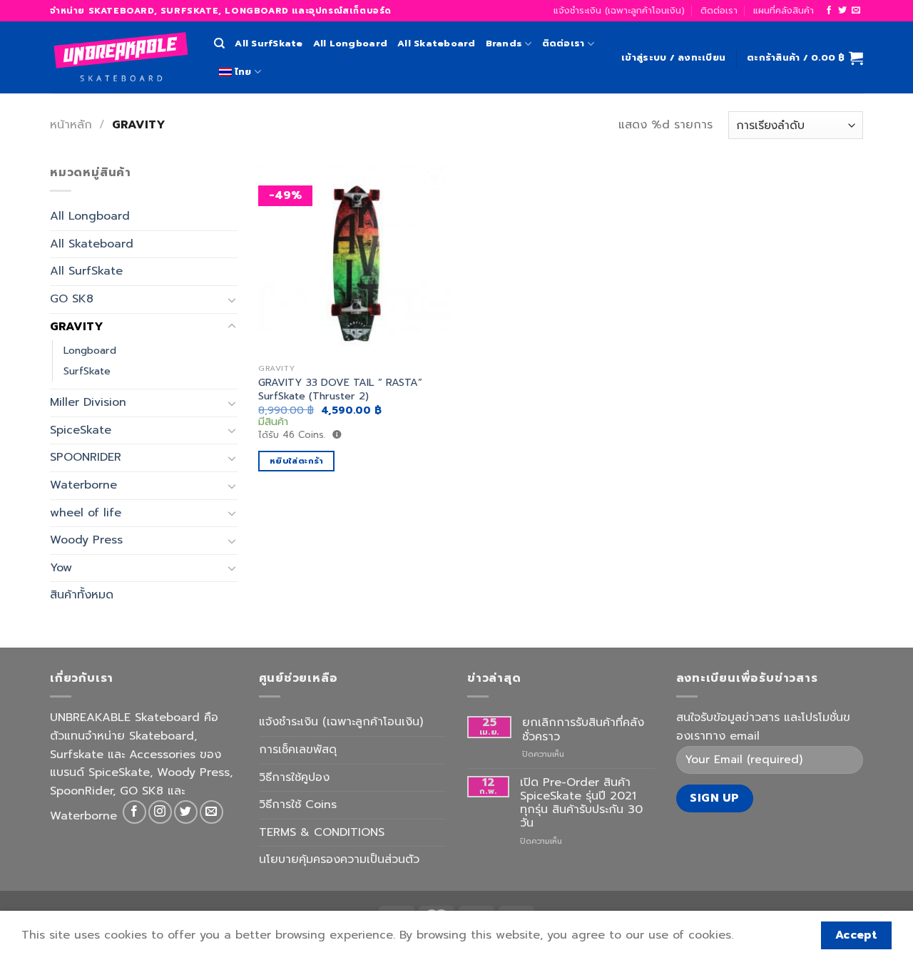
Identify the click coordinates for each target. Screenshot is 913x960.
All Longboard (350, 43)
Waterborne (83, 485)
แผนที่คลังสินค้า (783, 10)
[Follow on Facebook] (829, 11)
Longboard (89, 350)
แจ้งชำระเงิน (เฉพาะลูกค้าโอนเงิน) (619, 10)
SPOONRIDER (85, 457)
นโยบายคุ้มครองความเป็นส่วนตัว (339, 859)
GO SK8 (71, 298)
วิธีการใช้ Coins (298, 804)
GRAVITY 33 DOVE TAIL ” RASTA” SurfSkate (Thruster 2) (340, 389)
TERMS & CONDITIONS (321, 832)
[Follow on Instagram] (160, 812)
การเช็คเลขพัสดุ (298, 749)
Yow (61, 567)
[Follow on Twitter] (842, 11)
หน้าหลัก (71, 124)
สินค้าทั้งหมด (81, 595)
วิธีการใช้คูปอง (294, 777)
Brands (504, 43)
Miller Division (88, 403)
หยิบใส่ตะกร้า (296, 460)
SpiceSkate (80, 430)
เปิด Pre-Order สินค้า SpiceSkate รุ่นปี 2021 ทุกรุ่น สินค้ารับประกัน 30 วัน (581, 803)
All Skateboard (436, 43)
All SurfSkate (268, 43)
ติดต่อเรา (719, 10)
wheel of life (85, 512)
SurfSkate (87, 371)
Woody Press (86, 540)
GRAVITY (76, 326)
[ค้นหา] (219, 43)
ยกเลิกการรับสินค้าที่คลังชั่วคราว (583, 729)
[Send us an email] (856, 11)
